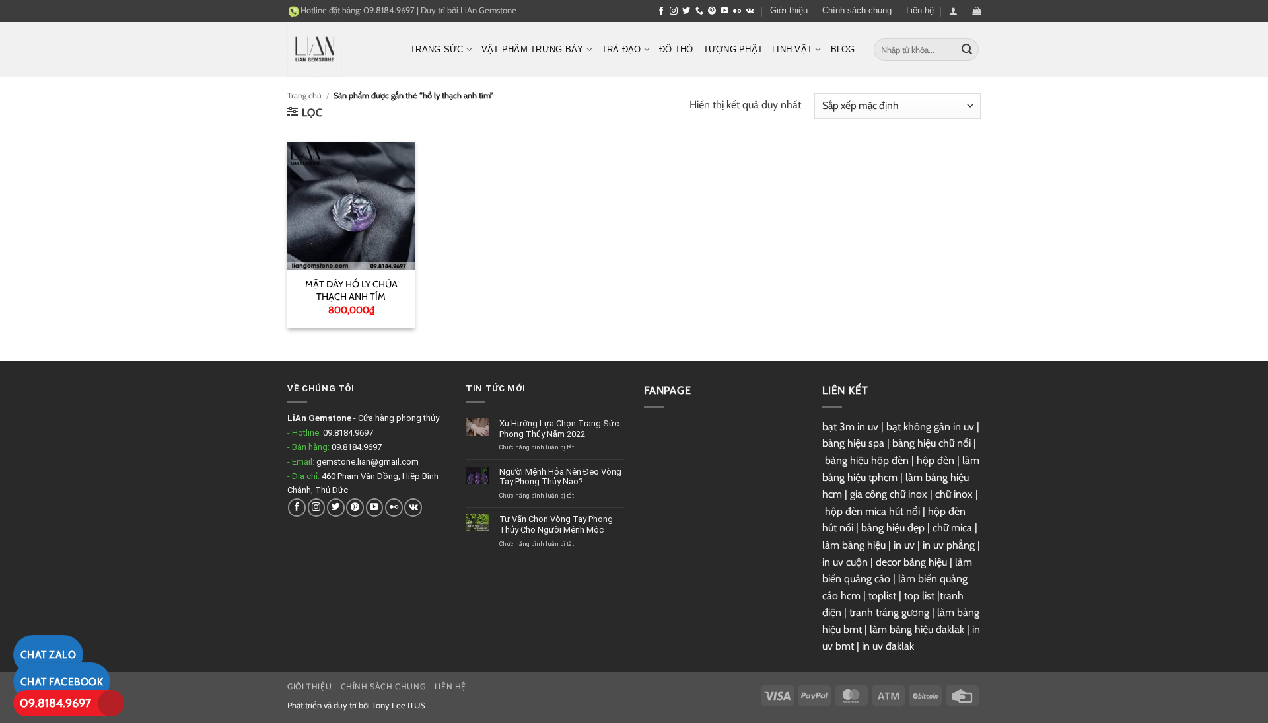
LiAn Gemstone (488, 10)
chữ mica (952, 527)
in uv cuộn (845, 562)
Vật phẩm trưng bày (532, 49)
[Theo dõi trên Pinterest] (712, 11)
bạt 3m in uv (850, 426)
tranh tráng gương (889, 612)
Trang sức (436, 49)
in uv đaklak (888, 646)
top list (919, 596)
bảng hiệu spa (853, 443)
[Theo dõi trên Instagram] (674, 11)
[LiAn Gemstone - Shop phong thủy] (338, 49)
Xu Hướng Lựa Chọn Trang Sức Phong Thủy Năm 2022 (559, 428)
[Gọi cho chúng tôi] (699, 11)
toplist (882, 596)
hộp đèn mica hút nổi (872, 511)
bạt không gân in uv (930, 426)
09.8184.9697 (55, 703)
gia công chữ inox (888, 494)
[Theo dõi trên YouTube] (724, 11)
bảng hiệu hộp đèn (867, 460)
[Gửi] (967, 49)
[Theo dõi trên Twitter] (686, 11)
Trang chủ (304, 95)
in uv (904, 545)
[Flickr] (737, 11)
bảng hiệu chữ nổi (931, 443)
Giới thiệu (789, 10)
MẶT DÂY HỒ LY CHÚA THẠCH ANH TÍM (351, 290)
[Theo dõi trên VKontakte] (750, 11)
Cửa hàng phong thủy (398, 418)
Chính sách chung (857, 10)
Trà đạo (621, 49)
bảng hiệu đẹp (893, 527)
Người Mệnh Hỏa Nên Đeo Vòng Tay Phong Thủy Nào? (560, 477)
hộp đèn (935, 460)
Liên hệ (920, 10)
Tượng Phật (733, 49)
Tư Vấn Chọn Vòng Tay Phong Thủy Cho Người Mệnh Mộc (556, 524)
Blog (843, 49)
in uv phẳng (949, 545)
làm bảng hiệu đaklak (917, 629)
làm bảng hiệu (854, 545)
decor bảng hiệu (911, 562)
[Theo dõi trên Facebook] (661, 11)
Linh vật (792, 49)
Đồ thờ (676, 49)
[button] (953, 11)
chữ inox (954, 494)
